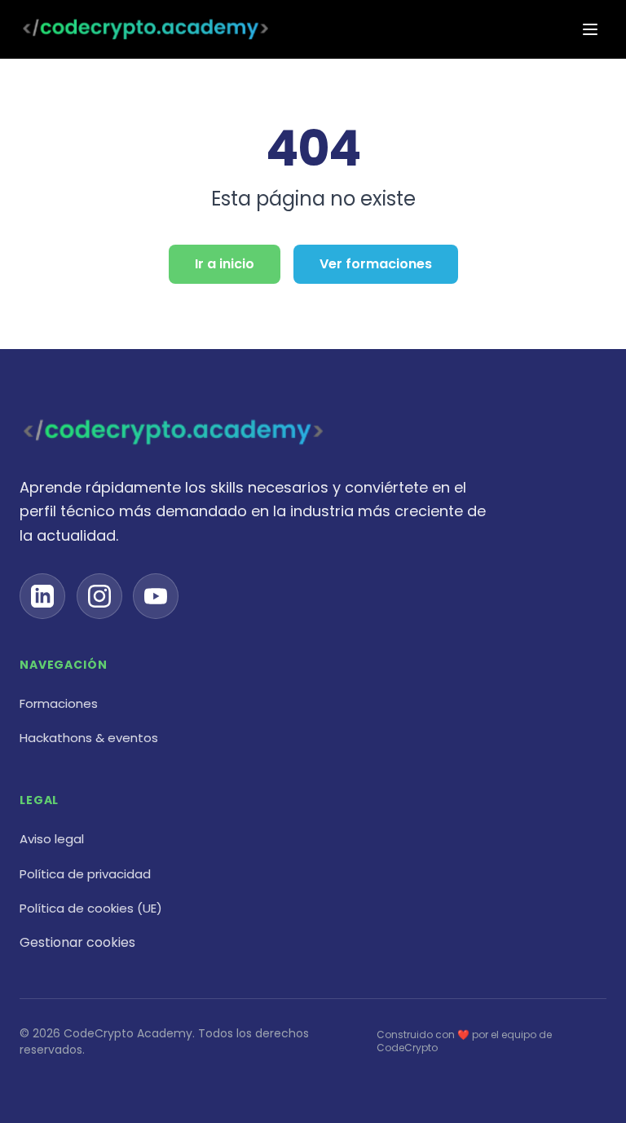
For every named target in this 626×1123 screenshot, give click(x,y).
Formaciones (59, 703)
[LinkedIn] (42, 596)
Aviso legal (52, 838)
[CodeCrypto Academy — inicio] (145, 29)
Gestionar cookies (77, 942)
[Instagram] (99, 596)
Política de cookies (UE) (91, 908)
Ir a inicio (224, 263)
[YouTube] (156, 596)
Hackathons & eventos (89, 737)
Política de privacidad (85, 873)
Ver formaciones (376, 263)
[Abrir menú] (590, 29)
